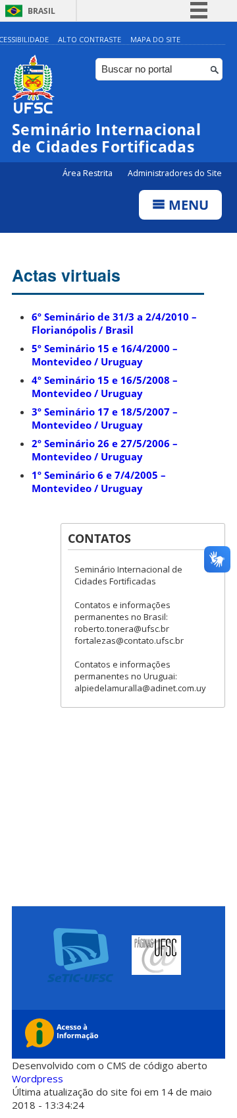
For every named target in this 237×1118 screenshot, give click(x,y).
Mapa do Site (155, 39)
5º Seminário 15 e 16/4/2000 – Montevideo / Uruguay (105, 355)
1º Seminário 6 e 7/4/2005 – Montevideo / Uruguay (99, 481)
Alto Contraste (89, 39)
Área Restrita (89, 173)
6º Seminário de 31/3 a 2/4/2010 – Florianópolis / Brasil (114, 323)
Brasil (41, 10)
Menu (187, 205)
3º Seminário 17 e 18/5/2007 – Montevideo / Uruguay (105, 418)
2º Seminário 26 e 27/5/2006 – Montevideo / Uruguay (105, 450)
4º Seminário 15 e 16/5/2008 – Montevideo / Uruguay (105, 386)
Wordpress (37, 1078)
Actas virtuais (66, 275)
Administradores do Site (175, 173)
